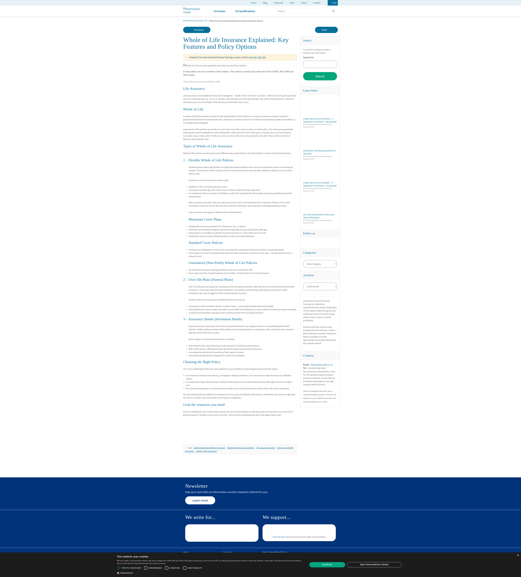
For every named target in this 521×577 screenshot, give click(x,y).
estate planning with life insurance (209, 447)
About (304, 2)
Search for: (308, 57)
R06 (264, 57)
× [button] (518, 555)
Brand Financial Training (193, 20)
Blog (265, 2)
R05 (259, 57)
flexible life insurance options (240, 447)
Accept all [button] (327, 564)
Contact (316, 2)
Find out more (279, 536)
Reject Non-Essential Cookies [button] (374, 564)
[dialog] (260, 564)
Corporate (278, 2)
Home (253, 2)
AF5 (205, 20)
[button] (210, 573)
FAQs (292, 2)
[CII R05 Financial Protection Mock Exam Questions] (240, 430)
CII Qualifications (245, 11)
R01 (255, 57)
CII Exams (219, 11)
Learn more (200, 500)
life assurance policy (265, 447)
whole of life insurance (206, 451)
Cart (334, 2)
